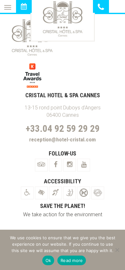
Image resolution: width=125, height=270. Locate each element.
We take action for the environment (62, 214)
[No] (117, 250)
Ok (48, 260)
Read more (72, 260)
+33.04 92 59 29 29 (63, 128)
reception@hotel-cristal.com (62, 139)
